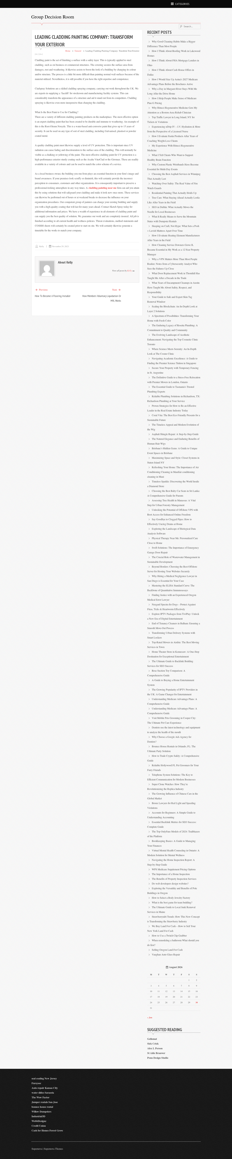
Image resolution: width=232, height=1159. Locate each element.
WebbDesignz (39, 1121)
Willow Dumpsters (41, 1111)
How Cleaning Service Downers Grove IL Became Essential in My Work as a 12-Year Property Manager (173, 249)
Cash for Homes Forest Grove (47, 1130)
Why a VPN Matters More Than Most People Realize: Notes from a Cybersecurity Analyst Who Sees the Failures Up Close (172, 263)
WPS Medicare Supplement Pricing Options (174, 869)
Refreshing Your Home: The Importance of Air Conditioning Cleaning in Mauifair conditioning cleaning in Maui (173, 471)
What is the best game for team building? (172, 902)
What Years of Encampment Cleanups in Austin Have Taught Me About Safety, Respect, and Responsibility (173, 287)
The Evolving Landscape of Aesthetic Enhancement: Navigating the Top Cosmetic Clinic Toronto (172, 339)
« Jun (149, 1017)
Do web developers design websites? (170, 883)
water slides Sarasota (43, 1092)
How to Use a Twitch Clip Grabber (169, 935)
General (78, 50)
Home (67, 50)
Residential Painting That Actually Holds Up (174, 192)
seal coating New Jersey (44, 1078)
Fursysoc (36, 1083)
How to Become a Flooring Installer (53, 296)
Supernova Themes (53, 1148)
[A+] (41, 54)
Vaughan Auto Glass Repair (166, 954)
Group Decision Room (52, 16)
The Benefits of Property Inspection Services (174, 878)
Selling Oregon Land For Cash (167, 949)
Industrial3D (38, 1116)
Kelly (41, 246)
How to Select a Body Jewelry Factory (171, 897)
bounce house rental (42, 1107)
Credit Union (39, 1125)
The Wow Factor (40, 1097)
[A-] (36, 54)
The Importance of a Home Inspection (171, 874)
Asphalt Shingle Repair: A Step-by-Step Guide (175, 434)
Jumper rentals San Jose (45, 1102)
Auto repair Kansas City (45, 1088)
